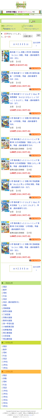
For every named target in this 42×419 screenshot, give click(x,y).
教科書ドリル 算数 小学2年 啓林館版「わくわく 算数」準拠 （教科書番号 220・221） (24, 55)
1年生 (5, 362)
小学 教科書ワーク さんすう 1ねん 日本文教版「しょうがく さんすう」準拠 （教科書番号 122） (25, 205)
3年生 (5, 368)
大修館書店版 (8, 327)
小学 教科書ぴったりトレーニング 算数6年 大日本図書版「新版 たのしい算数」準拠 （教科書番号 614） (25, 163)
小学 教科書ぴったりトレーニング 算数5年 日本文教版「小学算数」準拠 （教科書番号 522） (24, 226)
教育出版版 (7, 311)
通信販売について (10, 29)
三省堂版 (6, 314)
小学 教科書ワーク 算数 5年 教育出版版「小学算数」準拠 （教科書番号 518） (25, 121)
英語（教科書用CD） (11, 302)
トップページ (8, 26)
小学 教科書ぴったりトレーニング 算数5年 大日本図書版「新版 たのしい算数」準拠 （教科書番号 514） (25, 142)
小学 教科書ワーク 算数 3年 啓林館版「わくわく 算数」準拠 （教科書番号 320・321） (25, 247)
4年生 (5, 400)
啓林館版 (6, 308)
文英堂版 (6, 336)
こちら (30, 415)
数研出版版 (7, 320)
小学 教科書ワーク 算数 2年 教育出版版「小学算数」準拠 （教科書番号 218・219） (25, 76)
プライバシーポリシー (31, 29)
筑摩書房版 (7, 330)
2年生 (5, 365)
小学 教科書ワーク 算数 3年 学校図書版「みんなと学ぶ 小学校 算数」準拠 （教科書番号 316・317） (25, 184)
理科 (5, 293)
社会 (5, 296)
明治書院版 (7, 339)
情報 (5, 305)
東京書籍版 (7, 333)
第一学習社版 (8, 324)
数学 (5, 290)
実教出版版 (7, 317)
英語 (5, 299)
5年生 (5, 403)
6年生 (5, 406)
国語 (5, 287)
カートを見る (28, 26)
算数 (5, 378)
